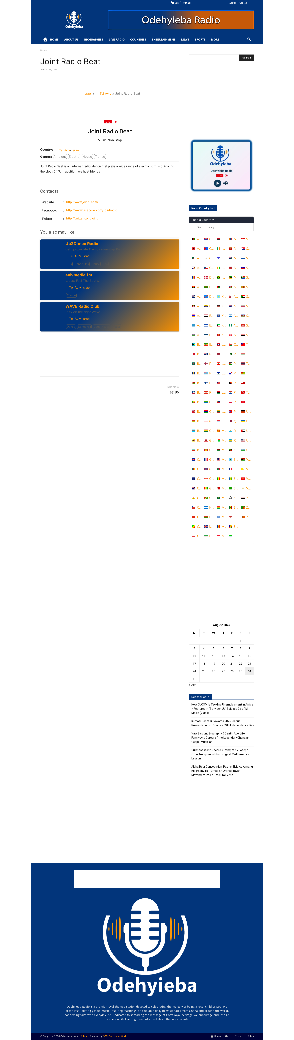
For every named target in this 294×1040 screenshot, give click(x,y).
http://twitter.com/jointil (82, 218)
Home (54, 39)
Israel (88, 93)
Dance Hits (82, 264)
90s (69, 264)
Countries (138, 39)
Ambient (59, 157)
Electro (74, 157)
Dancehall (84, 326)
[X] (53, 78)
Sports (200, 39)
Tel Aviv (105, 93)
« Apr (192, 685)
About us (71, 39)
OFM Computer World (115, 1036)
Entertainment (163, 39)
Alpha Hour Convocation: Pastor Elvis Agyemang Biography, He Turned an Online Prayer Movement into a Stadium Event (222, 771)
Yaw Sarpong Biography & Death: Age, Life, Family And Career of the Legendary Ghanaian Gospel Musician (220, 737)
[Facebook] (44, 78)
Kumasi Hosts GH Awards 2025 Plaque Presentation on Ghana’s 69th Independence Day (222, 723)
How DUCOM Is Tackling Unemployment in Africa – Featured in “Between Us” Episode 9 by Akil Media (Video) (222, 709)
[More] (81, 78)
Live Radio (117, 39)
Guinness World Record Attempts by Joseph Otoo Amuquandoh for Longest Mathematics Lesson (220, 754)
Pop (105, 264)
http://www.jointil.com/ (82, 202)
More (215, 39)
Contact (243, 2)
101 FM (174, 392)
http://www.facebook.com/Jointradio (91, 210)
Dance (71, 326)
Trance (100, 157)
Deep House (102, 326)
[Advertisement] (110, 339)
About (232, 2)
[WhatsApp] (72, 78)
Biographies (93, 39)
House (87, 157)
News (185, 39)
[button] (249, 40)
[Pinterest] (63, 78)
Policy (250, 1036)
